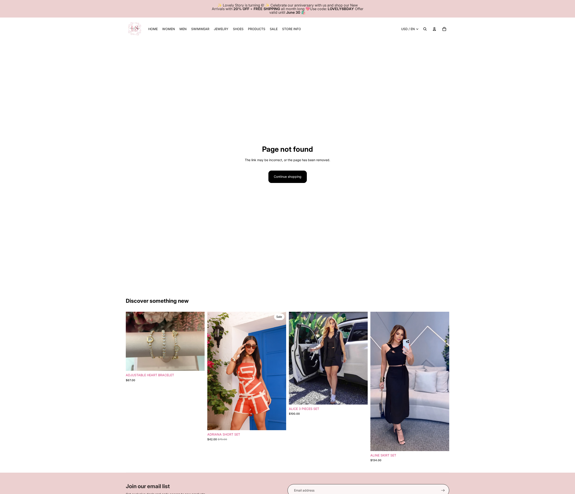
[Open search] (425, 29)
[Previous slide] (132, 341)
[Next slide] (198, 341)
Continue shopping (287, 176)
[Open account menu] (434, 29)
